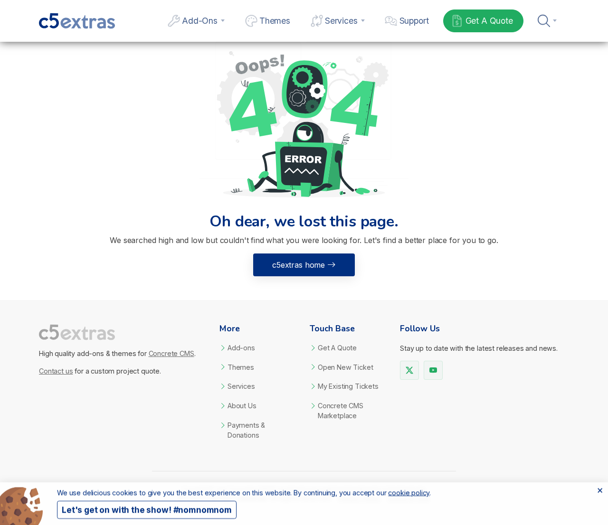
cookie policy (408, 492)
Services (341, 21)
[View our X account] (409, 370)
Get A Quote (489, 21)
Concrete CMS (171, 353)
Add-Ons (200, 21)
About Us (242, 406)
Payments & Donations (246, 430)
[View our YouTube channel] (433, 370)
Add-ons (241, 348)
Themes (274, 21)
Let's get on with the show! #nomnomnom (147, 510)
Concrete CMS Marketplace (340, 411)
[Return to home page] (123, 332)
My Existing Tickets (348, 386)
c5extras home (298, 265)
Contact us (56, 371)
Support (414, 21)
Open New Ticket (345, 367)
